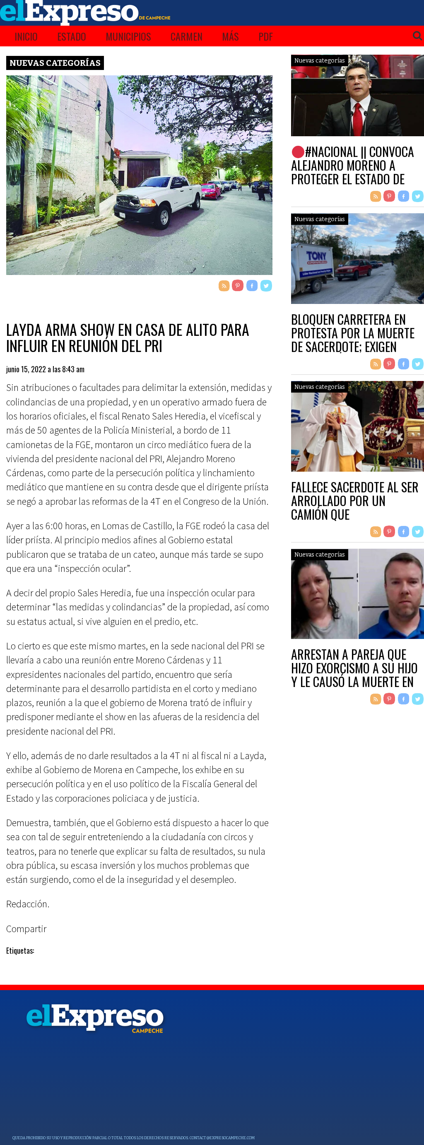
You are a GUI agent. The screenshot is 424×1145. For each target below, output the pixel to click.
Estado (71, 36)
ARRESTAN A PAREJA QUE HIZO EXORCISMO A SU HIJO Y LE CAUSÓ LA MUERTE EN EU (354, 674)
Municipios (128, 36)
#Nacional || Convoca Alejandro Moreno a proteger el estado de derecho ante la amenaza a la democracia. (356, 178)
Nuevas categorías (55, 63)
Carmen (186, 36)
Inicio (26, 36)
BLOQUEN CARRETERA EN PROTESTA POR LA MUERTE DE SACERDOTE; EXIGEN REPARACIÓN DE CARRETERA (356, 339)
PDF (265, 36)
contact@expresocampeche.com (222, 1138)
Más (230, 36)
